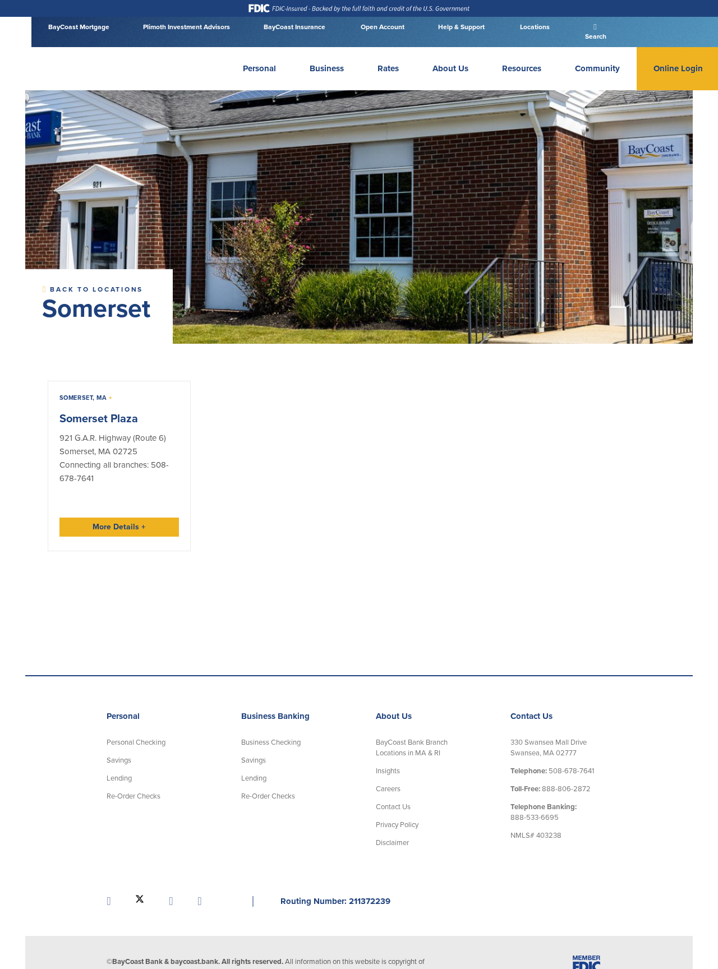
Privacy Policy (397, 824)
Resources (521, 68)
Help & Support (461, 27)
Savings (119, 759)
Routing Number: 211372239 (335, 901)
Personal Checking (136, 741)
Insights (388, 770)
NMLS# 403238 (535, 834)
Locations (534, 27)
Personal (259, 68)
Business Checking (271, 741)
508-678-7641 (552, 770)
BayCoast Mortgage (78, 27)
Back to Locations (95, 289)
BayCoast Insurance (294, 27)
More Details (119, 527)
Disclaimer (392, 842)
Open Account (381, 27)
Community (597, 68)
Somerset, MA (86, 398)
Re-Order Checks (133, 795)
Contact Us (393, 806)
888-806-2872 (550, 788)
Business (327, 68)
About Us (450, 68)
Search (594, 36)
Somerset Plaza (98, 419)
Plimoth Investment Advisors (186, 27)
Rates (388, 68)
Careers (388, 788)
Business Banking (275, 716)
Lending (119, 777)
